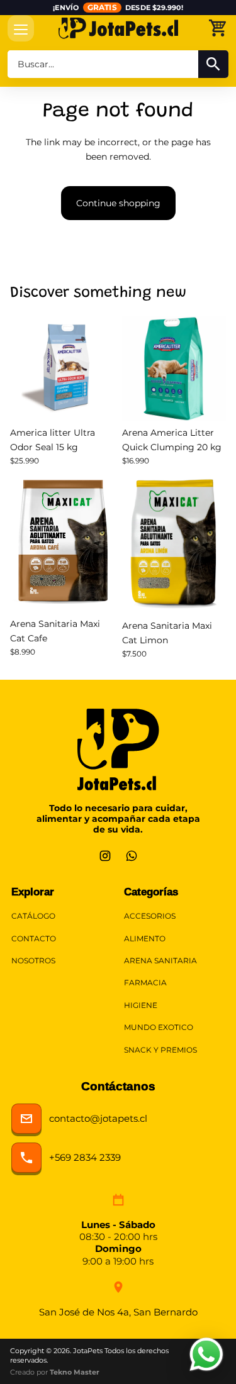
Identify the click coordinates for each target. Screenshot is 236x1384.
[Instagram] (105, 856)
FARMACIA (145, 982)
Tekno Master (74, 1372)
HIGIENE (140, 1005)
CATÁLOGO (33, 916)
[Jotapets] (118, 28)
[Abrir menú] (21, 28)
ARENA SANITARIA (160, 960)
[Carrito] (217, 27)
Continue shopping (118, 203)
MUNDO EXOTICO (158, 1027)
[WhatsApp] (131, 856)
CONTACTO (33, 938)
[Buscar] (213, 64)
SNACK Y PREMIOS (160, 1050)
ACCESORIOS (150, 916)
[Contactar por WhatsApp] (206, 1354)
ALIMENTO (145, 938)
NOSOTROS (33, 960)
